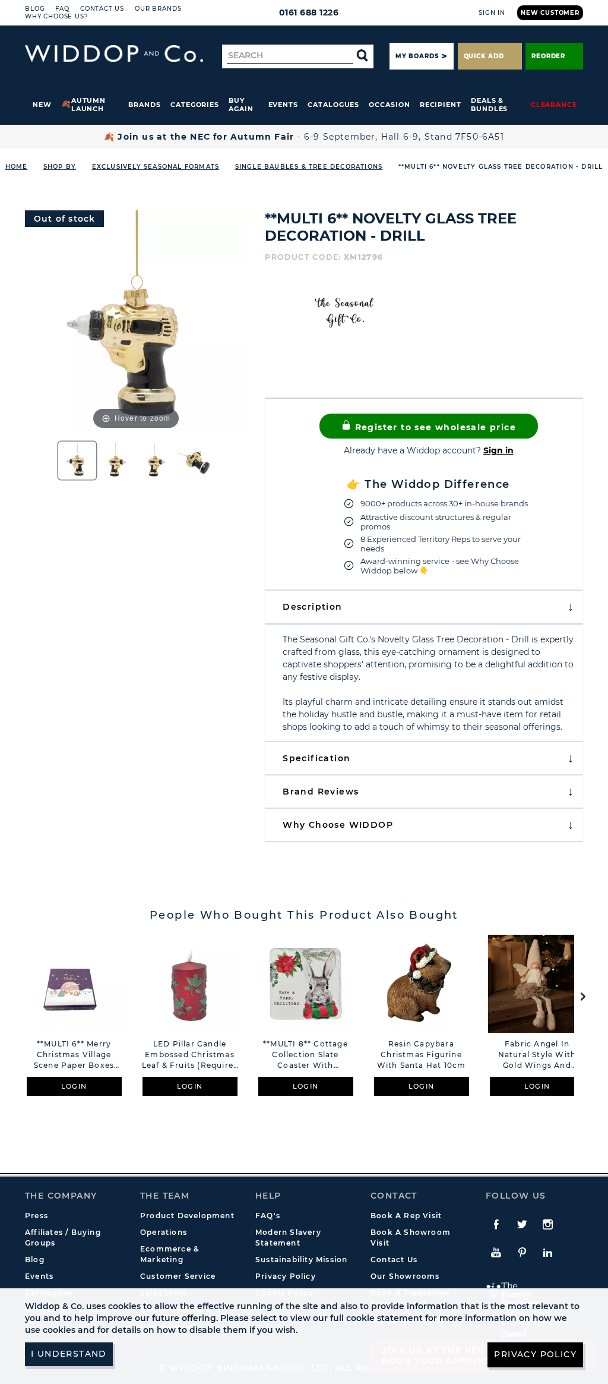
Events (283, 104)
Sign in (498, 450)
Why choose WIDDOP (338, 824)
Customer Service (178, 1276)
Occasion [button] (389, 104)
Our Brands (158, 8)
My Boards (416, 56)
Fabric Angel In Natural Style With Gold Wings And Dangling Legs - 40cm (537, 1055)
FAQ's (267, 1215)
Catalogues (333, 104)
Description (312, 606)
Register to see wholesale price (434, 427)
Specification (316, 758)
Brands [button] (144, 104)
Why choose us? (56, 16)
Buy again (241, 104)
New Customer (550, 13)
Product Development (187, 1215)
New (42, 104)
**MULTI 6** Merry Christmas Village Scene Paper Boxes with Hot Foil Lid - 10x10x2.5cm (74, 1055)
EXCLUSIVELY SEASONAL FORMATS (156, 167)
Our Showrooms (405, 1276)
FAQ (62, 8)
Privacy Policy (285, 1276)
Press (36, 1215)
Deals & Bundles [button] (489, 104)
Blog (35, 8)
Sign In (492, 13)
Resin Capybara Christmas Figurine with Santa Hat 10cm (421, 1054)
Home (16, 167)
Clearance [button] (554, 104)
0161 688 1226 (309, 12)
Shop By (59, 167)
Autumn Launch (88, 104)
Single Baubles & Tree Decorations (309, 167)
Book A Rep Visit (406, 1215)
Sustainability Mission (301, 1259)
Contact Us (102, 8)
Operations (163, 1232)
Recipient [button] (440, 104)
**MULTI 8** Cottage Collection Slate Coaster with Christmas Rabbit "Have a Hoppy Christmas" (305, 1055)
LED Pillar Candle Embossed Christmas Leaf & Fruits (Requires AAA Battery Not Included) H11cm (190, 1055)
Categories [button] (194, 104)
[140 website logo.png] (114, 53)
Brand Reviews (321, 791)
